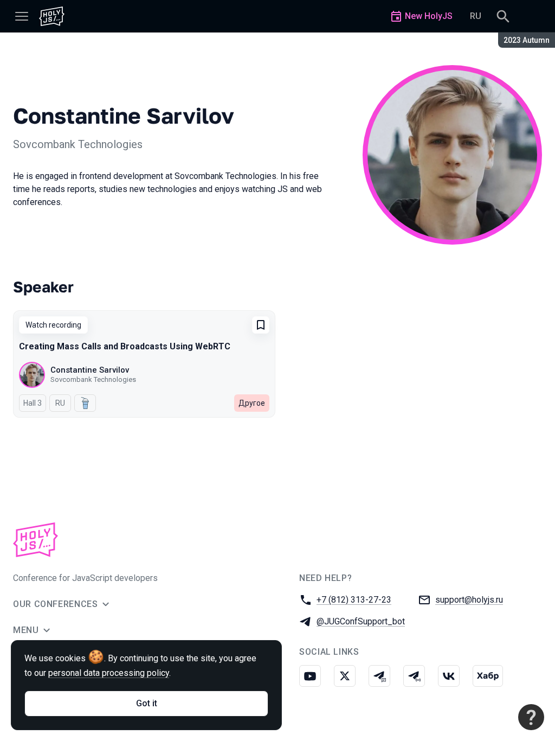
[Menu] (22, 16)
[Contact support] (531, 717)
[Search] (503, 16)
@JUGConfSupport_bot (361, 621)
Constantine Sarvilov (89, 370)
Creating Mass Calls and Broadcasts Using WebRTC (124, 346)
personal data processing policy (108, 673)
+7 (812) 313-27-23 (354, 600)
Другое (251, 403)
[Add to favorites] (260, 325)
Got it (146, 703)
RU (475, 16)
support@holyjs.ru (469, 600)
